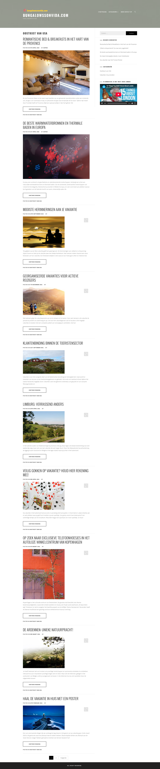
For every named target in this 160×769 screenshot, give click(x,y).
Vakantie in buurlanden (107, 75)
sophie (45, 48)
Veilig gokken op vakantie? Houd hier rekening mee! (55, 472)
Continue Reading (34, 109)
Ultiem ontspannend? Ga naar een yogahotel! (114, 48)
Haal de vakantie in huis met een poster (50, 698)
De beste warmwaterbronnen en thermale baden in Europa (52, 125)
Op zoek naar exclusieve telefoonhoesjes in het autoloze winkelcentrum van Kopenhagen (56, 540)
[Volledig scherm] (135, 103)
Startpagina (102, 12)
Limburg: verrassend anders (43, 404)
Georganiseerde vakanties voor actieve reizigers (50, 278)
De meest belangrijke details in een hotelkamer (114, 56)
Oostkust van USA (36, 114)
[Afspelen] (102, 103)
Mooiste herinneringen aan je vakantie (50, 209)
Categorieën (113, 12)
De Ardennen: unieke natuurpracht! (48, 629)
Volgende (63, 758)
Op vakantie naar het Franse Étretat (111, 60)
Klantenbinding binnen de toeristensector (53, 343)
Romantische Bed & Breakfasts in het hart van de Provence (56, 41)
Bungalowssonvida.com (46, 15)
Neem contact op (126, 12)
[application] (118, 94)
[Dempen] (132, 103)
